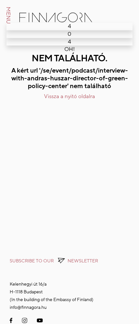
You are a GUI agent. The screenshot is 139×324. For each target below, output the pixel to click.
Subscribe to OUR (54, 261)
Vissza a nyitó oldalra (69, 96)
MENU (8, 15)
